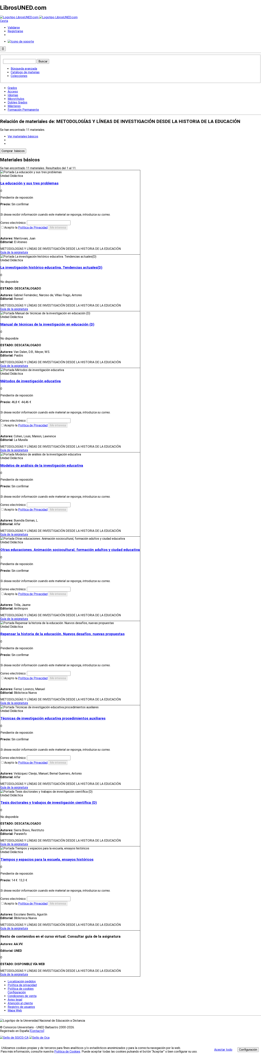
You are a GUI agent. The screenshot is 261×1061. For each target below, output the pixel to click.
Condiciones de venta (22, 996)
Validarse (14, 27)
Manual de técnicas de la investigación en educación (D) (47, 324)
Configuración (16, 992)
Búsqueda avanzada (24, 68)
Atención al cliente (20, 1003)
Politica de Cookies (67, 1051)
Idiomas (13, 95)
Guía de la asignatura (14, 252)
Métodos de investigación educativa (30, 381)
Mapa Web (15, 1010)
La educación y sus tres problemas (29, 183)
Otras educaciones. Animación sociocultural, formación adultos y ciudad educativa (70, 550)
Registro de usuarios (21, 1007)
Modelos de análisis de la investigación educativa (41, 465)
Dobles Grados (17, 102)
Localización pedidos (22, 981)
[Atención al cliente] (21, 41)
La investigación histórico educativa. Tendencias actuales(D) (51, 267)
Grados (12, 88)
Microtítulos (16, 99)
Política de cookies (21, 989)
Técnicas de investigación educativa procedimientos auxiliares (52, 718)
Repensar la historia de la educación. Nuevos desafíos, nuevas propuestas (62, 634)
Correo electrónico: (13, 223)
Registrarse (15, 31)
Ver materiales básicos (23, 136)
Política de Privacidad (33, 227)
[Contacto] (37, 1031)
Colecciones (19, 76)
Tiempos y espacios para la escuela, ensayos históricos (46, 859)
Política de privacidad (22, 985)
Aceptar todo (223, 1049)
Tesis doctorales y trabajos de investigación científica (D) (48, 803)
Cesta (4, 21)
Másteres (14, 106)
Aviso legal (15, 999)
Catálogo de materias (25, 72)
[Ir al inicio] (39, 17)
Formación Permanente (23, 110)
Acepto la (26, 227)
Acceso (13, 91)
